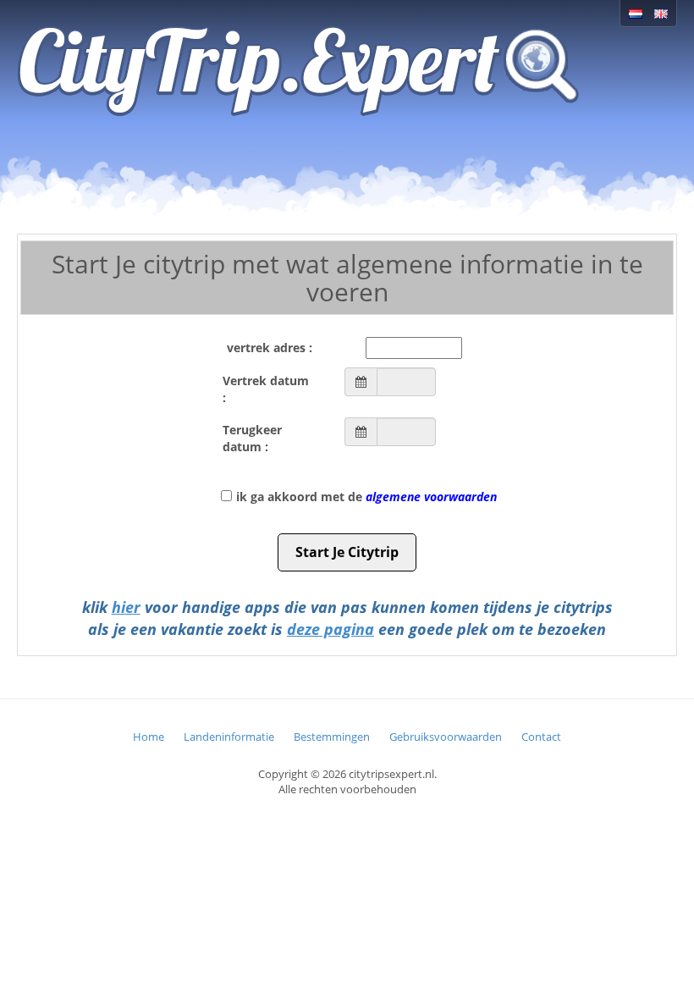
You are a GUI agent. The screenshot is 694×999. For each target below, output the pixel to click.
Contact (541, 736)
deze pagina (330, 629)
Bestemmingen (332, 736)
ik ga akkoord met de (366, 496)
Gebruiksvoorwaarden (445, 736)
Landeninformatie (229, 736)
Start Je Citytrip (347, 552)
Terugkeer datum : (252, 438)
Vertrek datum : (266, 389)
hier (126, 607)
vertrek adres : (269, 347)
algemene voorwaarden (431, 496)
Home (148, 736)
